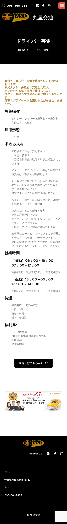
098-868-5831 (17, 6)
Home (21, 50)
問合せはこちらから (31, 363)
